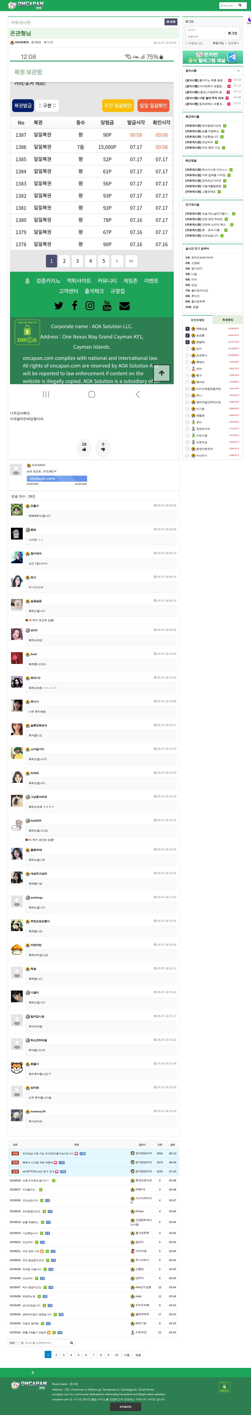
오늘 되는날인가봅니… (208, 213)
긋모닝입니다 (202, 235)
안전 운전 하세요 (204, 219)
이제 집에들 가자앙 (206, 175)
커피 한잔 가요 (203, 147)
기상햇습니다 (202, 136)
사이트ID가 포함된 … (206, 86)
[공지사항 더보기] (238, 70)
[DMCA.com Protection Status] (224, 1387)
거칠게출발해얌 (203, 186)
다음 (127, 1355)
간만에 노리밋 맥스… (207, 224)
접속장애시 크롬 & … (205, 103)
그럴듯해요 (201, 191)
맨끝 (138, 1355)
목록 (172, 21)
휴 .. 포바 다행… (204, 230)
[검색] (71, 1343)
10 (116, 1355)
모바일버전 (125, 1406)
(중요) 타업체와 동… (205, 92)
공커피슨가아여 (203, 180)
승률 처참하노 (202, 131)
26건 (37, 42)
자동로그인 (196, 43)
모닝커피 (199, 142)
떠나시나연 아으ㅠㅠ (206, 169)
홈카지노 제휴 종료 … (206, 80)
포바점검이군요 (203, 125)
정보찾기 (233, 43)
